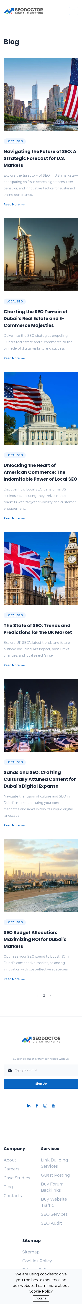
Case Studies (17, 1177)
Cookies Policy (37, 1261)
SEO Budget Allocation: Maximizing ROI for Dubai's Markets (35, 939)
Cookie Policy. (41, 1291)
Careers (11, 1169)
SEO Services (54, 1214)
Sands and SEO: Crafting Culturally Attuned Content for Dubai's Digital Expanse (40, 779)
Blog (8, 1186)
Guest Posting (55, 1175)
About (10, 1160)
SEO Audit (51, 1223)
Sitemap (31, 1252)
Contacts (13, 1195)
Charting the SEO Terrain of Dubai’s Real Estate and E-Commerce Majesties (35, 318)
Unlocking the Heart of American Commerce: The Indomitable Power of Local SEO (40, 472)
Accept (41, 1298)
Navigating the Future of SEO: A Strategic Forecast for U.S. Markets (40, 158)
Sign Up (41, 1083)
